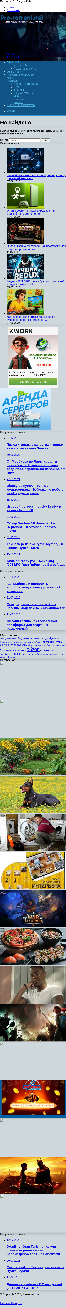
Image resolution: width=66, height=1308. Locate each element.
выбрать (38, 645)
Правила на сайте (25, 68)
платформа (5, 654)
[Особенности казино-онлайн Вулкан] (33, 1116)
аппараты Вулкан (53, 641)
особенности (47, 650)
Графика (19, 99)
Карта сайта (21, 65)
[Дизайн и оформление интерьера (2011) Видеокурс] (33, 888)
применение (28, 654)
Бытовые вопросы (21, 105)
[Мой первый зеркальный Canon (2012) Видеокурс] (33, 1154)
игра (53, 645)
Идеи (46, 639)
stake (14, 639)
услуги (3, 657)
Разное (12, 80)
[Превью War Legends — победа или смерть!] (33, 926)
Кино (10, 77)
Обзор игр (14, 71)
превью (16, 653)
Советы (19, 642)
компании (20, 650)
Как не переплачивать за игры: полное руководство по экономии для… (31, 318)
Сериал (12, 642)
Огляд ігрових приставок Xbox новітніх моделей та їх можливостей (31, 212)
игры (58, 645)
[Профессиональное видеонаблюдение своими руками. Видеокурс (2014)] (33, 1078)
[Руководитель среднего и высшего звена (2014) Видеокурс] (33, 698)
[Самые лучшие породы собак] (33, 812)
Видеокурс (25, 638)
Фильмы (19, 90)
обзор (33, 649)
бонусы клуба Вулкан (13, 644)
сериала (47, 654)
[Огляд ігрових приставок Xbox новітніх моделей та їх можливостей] (25, 207)
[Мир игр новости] (22, 47)
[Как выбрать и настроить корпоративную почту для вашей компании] (25, 172)
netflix (9, 639)
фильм (11, 657)
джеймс (47, 645)
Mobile (18, 96)
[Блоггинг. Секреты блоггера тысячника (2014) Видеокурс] (33, 736)
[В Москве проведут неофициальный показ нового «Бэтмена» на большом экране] (33, 1193)
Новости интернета (26, 83)
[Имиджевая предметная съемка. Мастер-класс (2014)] (33, 1231)
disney (3, 639)
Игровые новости (20, 74)
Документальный (24, 93)
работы (38, 654)
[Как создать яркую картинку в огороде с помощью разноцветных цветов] (33, 774)
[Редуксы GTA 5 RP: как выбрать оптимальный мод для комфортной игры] (25, 278)
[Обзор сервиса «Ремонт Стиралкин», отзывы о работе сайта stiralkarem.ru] (33, 850)
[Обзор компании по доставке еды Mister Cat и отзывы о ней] (33, 964)
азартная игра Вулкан (33, 642)
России (3, 642)
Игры (17, 87)
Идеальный (38, 639)
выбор (29, 645)
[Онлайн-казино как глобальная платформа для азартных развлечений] (25, 243)
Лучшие (54, 638)
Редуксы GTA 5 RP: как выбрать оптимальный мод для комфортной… (35, 283)
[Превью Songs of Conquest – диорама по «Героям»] (33, 1040)
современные (57, 654)
